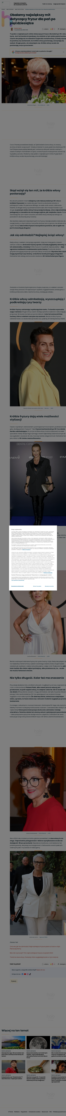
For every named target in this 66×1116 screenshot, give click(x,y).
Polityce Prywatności (26, 549)
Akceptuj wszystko (49, 586)
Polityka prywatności (47, 572)
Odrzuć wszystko (37, 586)
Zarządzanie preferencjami (17, 586)
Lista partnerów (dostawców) (17, 580)
